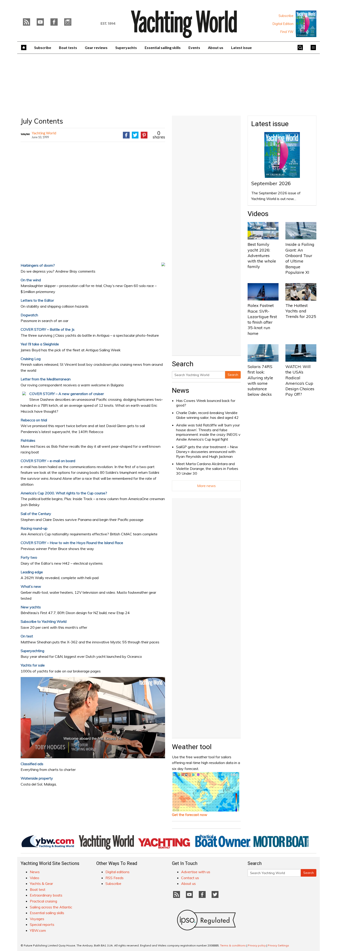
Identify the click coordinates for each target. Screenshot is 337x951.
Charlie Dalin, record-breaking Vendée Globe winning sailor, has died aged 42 (207, 415)
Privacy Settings (278, 945)
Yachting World (44, 133)
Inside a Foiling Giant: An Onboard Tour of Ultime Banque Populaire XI (299, 258)
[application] (93, 717)
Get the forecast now (189, 814)
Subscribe (286, 16)
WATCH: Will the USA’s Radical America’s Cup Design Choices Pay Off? (299, 380)
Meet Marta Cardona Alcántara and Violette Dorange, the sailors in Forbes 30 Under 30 (207, 468)
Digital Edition (283, 24)
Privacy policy (257, 945)
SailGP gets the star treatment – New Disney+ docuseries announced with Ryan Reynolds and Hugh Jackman (207, 451)
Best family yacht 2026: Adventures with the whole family (262, 255)
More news (206, 485)
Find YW (286, 32)
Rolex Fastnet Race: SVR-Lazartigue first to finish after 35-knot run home (262, 319)
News (180, 390)
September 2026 (271, 183)
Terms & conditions (233, 945)
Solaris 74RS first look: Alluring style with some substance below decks (260, 380)
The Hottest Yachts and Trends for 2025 (300, 311)
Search (233, 375)
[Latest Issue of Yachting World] (306, 24)
